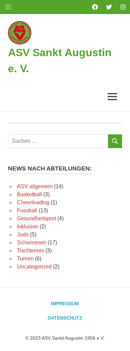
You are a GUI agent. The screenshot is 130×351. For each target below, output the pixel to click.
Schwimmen (31, 242)
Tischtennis (30, 250)
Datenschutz (65, 318)
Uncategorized (34, 266)
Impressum (65, 303)
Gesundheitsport (36, 218)
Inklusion (27, 226)
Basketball (29, 194)
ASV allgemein (35, 186)
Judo (23, 234)
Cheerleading (33, 202)
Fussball (27, 210)
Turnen (25, 258)
